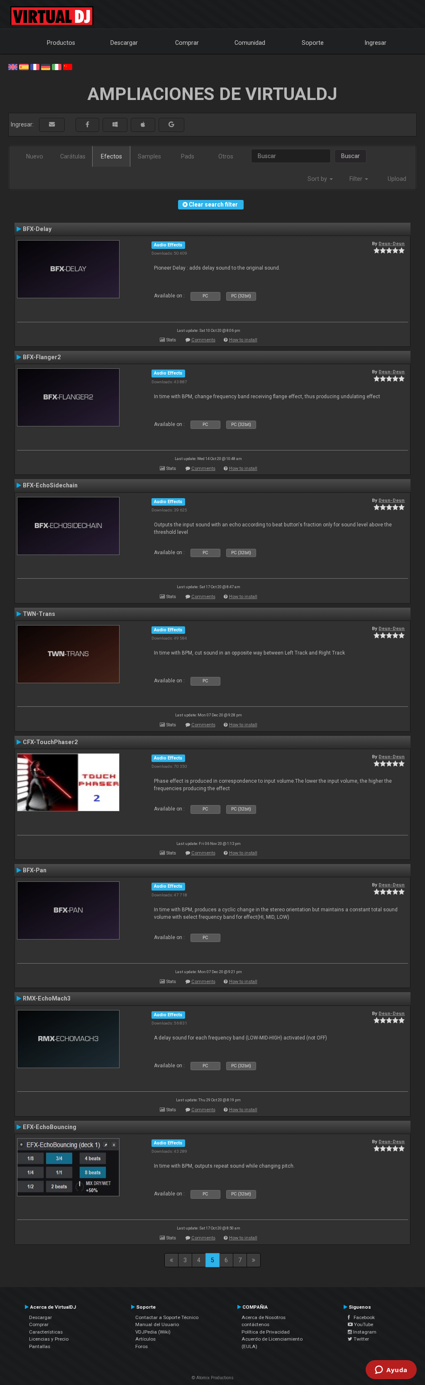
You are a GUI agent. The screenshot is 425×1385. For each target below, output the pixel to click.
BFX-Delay (37, 229)
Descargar (124, 42)
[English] (12, 66)
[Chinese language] (67, 66)
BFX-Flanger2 (42, 357)
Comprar (187, 42)
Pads (187, 156)
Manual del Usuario (157, 1324)
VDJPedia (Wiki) (153, 1332)
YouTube (363, 1324)
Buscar (350, 156)
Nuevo (34, 156)
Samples (149, 156)
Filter (356, 178)
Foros (141, 1346)
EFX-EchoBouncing (49, 1127)
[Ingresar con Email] (52, 124)
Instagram (364, 1332)
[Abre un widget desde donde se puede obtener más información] (391, 1370)
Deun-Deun (392, 243)
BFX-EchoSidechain (50, 485)
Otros (225, 156)
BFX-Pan (34, 870)
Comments (203, 340)
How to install (243, 340)
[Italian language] (56, 66)
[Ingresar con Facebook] (87, 124)
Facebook (362, 1317)
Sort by (318, 178)
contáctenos (255, 1324)
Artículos (145, 1339)
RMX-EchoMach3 (47, 998)
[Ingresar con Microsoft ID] (115, 124)
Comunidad (249, 42)
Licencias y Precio (48, 1339)
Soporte (313, 42)
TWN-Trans (39, 614)
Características (46, 1332)
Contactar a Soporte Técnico (166, 1317)
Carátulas (72, 156)
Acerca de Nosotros (264, 1317)
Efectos (111, 156)
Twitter (360, 1339)
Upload (397, 178)
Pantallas (39, 1346)
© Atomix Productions (213, 1377)
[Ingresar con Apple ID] (143, 124)
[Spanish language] (23, 66)
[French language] (34, 66)
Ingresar (375, 42)
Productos (61, 42)
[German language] (45, 66)
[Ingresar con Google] (171, 124)
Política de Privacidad (266, 1332)
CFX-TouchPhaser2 (50, 742)
